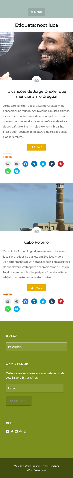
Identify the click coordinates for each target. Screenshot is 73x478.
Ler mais (36, 147)
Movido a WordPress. (26, 465)
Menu (38, 12)
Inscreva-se (18, 401)
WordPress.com (36, 470)
